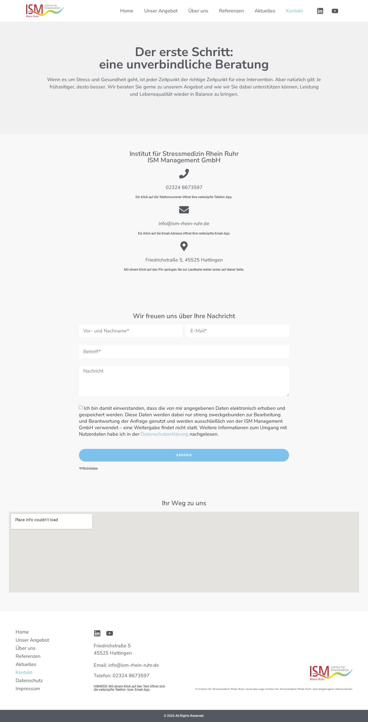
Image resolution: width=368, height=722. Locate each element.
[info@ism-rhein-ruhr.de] (184, 210)
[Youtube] (335, 11)
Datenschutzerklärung (164, 434)
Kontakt (294, 11)
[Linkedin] (320, 11)
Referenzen (231, 11)
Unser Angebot (161, 11)
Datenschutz (29, 680)
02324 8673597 (184, 187)
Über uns (198, 11)
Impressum (28, 688)
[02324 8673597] (184, 173)
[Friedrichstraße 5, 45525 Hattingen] (184, 246)
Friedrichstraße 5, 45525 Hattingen (184, 260)
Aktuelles (265, 11)
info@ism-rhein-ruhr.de (184, 223)
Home (126, 11)
